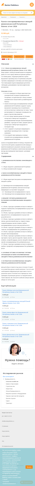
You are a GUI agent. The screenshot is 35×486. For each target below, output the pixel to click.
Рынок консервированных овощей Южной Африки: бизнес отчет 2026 (16, 302)
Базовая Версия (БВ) (9, 37)
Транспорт (9, 403)
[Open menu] (32, 5)
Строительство (10, 386)
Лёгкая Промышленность (13, 391)
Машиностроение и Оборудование (16, 393)
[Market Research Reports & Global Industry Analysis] (10, 4)
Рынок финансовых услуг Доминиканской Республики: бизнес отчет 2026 (15, 335)
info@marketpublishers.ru (8, 421)
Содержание (6, 156)
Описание (5, 64)
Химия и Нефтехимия (12, 384)
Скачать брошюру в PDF (10, 52)
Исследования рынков (7, 446)
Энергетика (9, 388)
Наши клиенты (5, 431)
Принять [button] (29, 467)
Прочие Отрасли (10, 398)
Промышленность (10, 379)
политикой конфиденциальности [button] (9, 482)
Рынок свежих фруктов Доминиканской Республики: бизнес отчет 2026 (15, 313)
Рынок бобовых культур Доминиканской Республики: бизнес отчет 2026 (15, 291)
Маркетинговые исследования (4, 17)
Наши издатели (6, 436)
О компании (5, 426)
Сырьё (8, 401)
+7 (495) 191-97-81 (7, 416)
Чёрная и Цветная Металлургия (15, 396)
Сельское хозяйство (12, 381)
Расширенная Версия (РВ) (13, 43)
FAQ (3, 441)
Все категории (8, 376)
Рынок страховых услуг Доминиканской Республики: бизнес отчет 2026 (15, 324)
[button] (24, 467)
